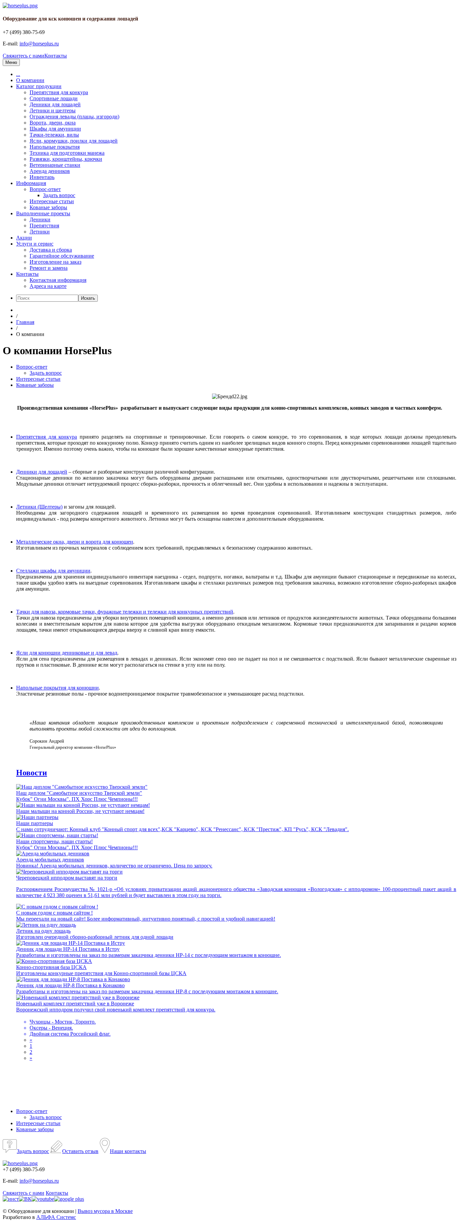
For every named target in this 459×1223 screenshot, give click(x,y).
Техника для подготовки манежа (67, 153)
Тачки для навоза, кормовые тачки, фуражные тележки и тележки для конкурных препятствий (124, 612)
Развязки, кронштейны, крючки (66, 159)
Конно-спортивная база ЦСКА (51, 967)
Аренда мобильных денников (50, 859)
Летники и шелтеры (53, 110)
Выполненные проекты (43, 213)
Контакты (55, 56)
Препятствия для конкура (59, 92)
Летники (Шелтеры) (39, 507)
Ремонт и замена (49, 268)
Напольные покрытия (55, 147)
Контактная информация (58, 280)
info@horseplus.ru (39, 43)
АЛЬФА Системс (56, 1217)
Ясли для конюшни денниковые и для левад (66, 653)
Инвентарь (42, 177)
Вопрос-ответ (45, 189)
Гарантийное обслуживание (62, 256)
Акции (24, 237)
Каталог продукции (38, 86)
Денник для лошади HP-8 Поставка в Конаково (70, 985)
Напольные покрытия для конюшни (57, 688)
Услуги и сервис (34, 244)
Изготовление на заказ (55, 262)
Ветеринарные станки (55, 165)
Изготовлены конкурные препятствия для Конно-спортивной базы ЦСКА (101, 973)
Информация (31, 183)
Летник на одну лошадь (43, 931)
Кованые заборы (48, 207)
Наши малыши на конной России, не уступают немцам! (80, 811)
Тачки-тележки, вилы (54, 135)
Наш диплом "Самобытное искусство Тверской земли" (79, 793)
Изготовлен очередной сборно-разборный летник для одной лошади (94, 937)
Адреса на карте (48, 286)
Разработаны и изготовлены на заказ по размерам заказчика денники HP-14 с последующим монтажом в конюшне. (148, 955)
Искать (88, 298)
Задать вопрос (59, 195)
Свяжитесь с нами (23, 56)
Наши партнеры (34, 823)
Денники (40, 219)
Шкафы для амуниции (55, 129)
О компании (30, 80)
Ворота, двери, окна (53, 122)
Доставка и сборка (51, 250)
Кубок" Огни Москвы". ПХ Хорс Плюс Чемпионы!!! (77, 799)
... (18, 74)
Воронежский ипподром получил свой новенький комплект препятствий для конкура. (115, 1022)
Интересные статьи (52, 201)
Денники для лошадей (55, 104)
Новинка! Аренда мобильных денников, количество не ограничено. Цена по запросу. (114, 865)
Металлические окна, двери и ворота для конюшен (74, 542)
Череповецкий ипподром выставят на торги (66, 878)
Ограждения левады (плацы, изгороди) (74, 116)
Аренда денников (50, 171)
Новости (31, 772)
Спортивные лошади (54, 98)
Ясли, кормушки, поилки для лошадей (74, 141)
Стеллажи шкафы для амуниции (53, 570)
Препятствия (44, 225)
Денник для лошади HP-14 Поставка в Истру (68, 949)
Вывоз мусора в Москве (105, 1211)
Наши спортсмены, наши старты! (54, 841)
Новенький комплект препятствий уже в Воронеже (75, 1003)
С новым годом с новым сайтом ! (54, 913)
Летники (40, 231)
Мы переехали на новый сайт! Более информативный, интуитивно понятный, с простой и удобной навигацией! (145, 919)
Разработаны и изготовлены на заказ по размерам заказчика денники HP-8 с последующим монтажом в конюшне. (147, 991)
